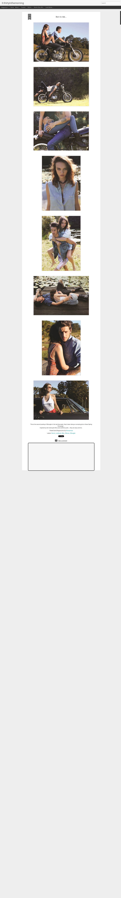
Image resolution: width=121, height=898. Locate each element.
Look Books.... (50, 7)
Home (12, 7)
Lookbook (58, 433)
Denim (53, 433)
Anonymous (69, 430)
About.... (17, 7)
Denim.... (30, 7)
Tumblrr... (23, 7)
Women (67, 433)
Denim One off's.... (39, 7)
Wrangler (72, 433)
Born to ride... (61, 16)
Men (63, 433)
